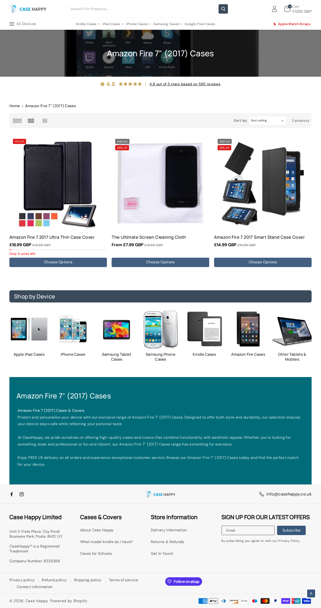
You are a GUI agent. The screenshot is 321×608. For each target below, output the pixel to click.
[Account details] (274, 9)
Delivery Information (169, 530)
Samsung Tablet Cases (116, 357)
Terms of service (123, 580)
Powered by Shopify (68, 600)
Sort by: (241, 120)
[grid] (17, 120)
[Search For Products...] (223, 9)
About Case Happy (97, 530)
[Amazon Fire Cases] (248, 329)
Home (14, 105)
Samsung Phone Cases (160, 357)
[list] (45, 120)
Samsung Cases (166, 24)
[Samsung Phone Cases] (160, 329)
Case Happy (37, 600)
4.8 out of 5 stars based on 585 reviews (184, 84)
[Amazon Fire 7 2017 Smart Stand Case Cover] (263, 184)
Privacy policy (22, 580)
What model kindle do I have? (106, 541)
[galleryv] (31, 120)
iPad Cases (111, 24)
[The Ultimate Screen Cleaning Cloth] (160, 184)
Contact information (35, 586)
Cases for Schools (96, 553)
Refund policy (54, 580)
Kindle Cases (86, 24)
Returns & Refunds (167, 541)
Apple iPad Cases (29, 354)
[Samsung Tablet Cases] (116, 329)
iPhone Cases (137, 24)
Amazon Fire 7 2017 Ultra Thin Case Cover (52, 237)
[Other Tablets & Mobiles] (292, 329)
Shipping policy (88, 580)
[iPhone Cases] (73, 329)
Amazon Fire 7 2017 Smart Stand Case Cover (259, 237)
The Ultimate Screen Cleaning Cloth (149, 237)
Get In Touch (162, 553)
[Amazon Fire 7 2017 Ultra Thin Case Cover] (58, 184)
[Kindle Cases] (204, 329)
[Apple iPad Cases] (29, 329)
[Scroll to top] (311, 593)
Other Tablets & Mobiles (292, 357)
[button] (298, 9)
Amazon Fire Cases (248, 354)
